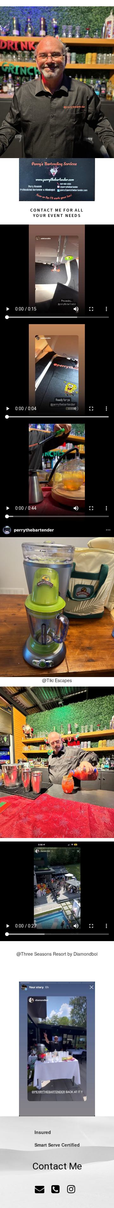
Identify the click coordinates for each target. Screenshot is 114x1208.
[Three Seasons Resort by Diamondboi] (57, 1049)
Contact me (46, 210)
